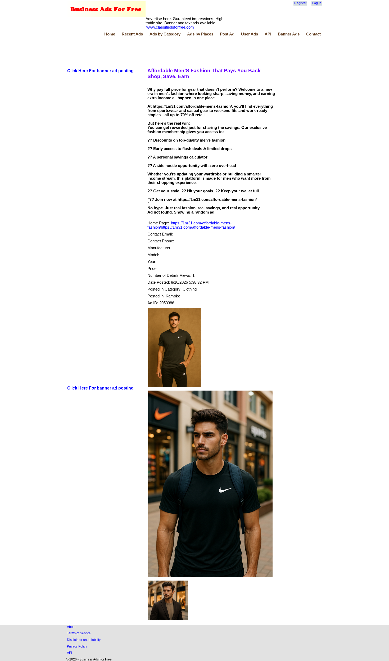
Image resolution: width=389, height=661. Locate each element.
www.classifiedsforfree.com (170, 27)
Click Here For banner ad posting (100, 71)
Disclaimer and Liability (84, 639)
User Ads (249, 34)
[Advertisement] (162, 51)
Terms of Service (79, 633)
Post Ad (227, 34)
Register (300, 3)
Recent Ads (132, 34)
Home (109, 34)
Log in (316, 3)
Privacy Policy (77, 646)
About (71, 626)
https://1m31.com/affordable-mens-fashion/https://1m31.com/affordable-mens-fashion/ (191, 225)
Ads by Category (165, 34)
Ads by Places (200, 34)
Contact (313, 34)
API (268, 34)
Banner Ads (289, 34)
